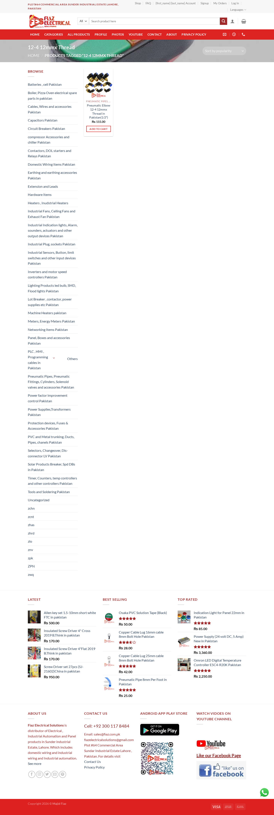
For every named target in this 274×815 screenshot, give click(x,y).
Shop (138, 3)
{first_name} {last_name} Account (176, 3)
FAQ (148, 3)
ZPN (31, 566)
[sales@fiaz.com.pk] (225, 34)
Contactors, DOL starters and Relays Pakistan (49, 153)
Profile (101, 34)
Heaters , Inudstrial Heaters (48, 203)
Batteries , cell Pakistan (45, 84)
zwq (31, 574)
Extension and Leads (43, 186)
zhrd (31, 533)
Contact (154, 34)
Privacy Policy (194, 34)
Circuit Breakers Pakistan (46, 128)
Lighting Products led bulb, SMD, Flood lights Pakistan (52, 288)
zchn (31, 508)
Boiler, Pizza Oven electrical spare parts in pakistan (52, 95)
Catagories (53, 34)
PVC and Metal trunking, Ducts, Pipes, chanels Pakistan (51, 439)
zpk (30, 558)
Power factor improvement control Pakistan (47, 398)
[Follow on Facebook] (31, 774)
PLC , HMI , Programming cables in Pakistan (38, 359)
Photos (118, 34)
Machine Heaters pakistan (47, 313)
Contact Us (92, 761)
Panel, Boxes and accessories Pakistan (49, 340)
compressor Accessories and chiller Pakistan (48, 139)
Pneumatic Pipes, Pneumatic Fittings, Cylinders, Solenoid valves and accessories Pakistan (51, 381)
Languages (236, 9)
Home (35, 34)
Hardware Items (40, 194)
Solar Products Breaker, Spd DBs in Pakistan (51, 467)
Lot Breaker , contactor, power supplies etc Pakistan (50, 302)
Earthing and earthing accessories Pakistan (52, 175)
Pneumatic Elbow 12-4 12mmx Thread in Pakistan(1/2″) (98, 111)
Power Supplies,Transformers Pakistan (49, 412)
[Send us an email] (54, 774)
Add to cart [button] (98, 129)
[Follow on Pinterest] (62, 774)
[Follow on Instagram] (39, 774)
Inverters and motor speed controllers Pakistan (47, 274)
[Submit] (223, 21)
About (171, 34)
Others (72, 359)
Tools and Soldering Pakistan (49, 492)
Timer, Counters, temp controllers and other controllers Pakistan (52, 481)
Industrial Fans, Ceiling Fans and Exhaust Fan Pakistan (51, 214)
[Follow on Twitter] (47, 774)
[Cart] (243, 21)
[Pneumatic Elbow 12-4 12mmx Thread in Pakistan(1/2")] (98, 83)
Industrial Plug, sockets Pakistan (51, 244)
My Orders (220, 3)
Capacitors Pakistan (42, 120)
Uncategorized (38, 500)
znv (30, 550)
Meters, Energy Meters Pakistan (51, 321)
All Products (79, 34)
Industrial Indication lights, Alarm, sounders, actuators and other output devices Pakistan (52, 230)
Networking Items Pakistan (48, 329)
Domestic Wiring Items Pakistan (51, 164)
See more (34, 763)
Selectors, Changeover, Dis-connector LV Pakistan (48, 453)
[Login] (232, 21)
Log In (235, 3)
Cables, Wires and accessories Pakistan (49, 109)
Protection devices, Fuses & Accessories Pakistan (48, 426)
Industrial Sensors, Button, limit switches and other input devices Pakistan (52, 257)
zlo (30, 541)
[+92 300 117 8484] (244, 34)
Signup (205, 3)
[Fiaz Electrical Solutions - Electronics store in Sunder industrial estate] (49, 21)
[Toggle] (54, 358)
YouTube (136, 34)
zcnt (31, 517)
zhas (31, 525)
